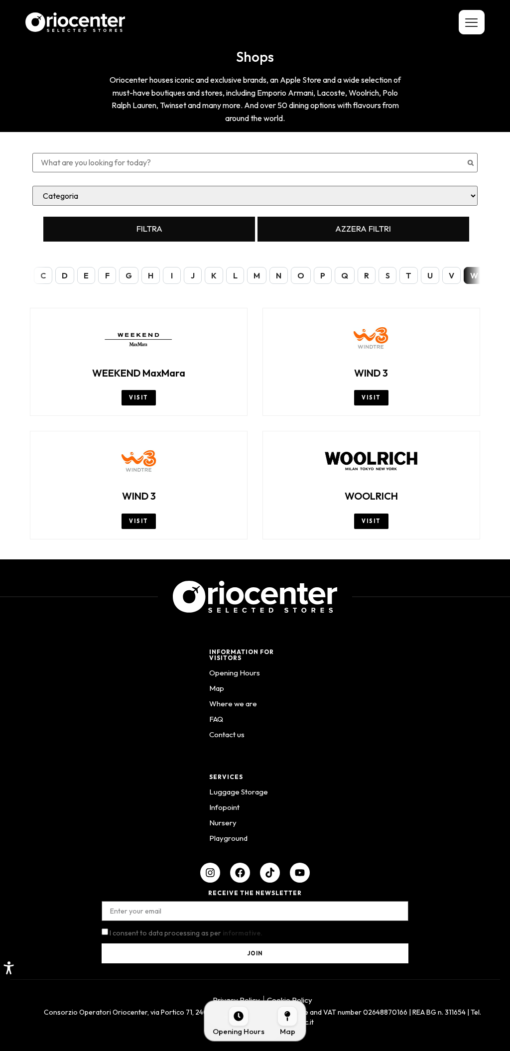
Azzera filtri (363, 228)
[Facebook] (240, 873)
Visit (138, 397)
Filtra (149, 228)
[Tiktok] (270, 873)
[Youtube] (300, 873)
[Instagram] (210, 873)
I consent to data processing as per (186, 932)
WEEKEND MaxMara (138, 373)
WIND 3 (371, 373)
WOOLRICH (371, 496)
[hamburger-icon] (472, 22)
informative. (242, 933)
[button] (8, 967)
